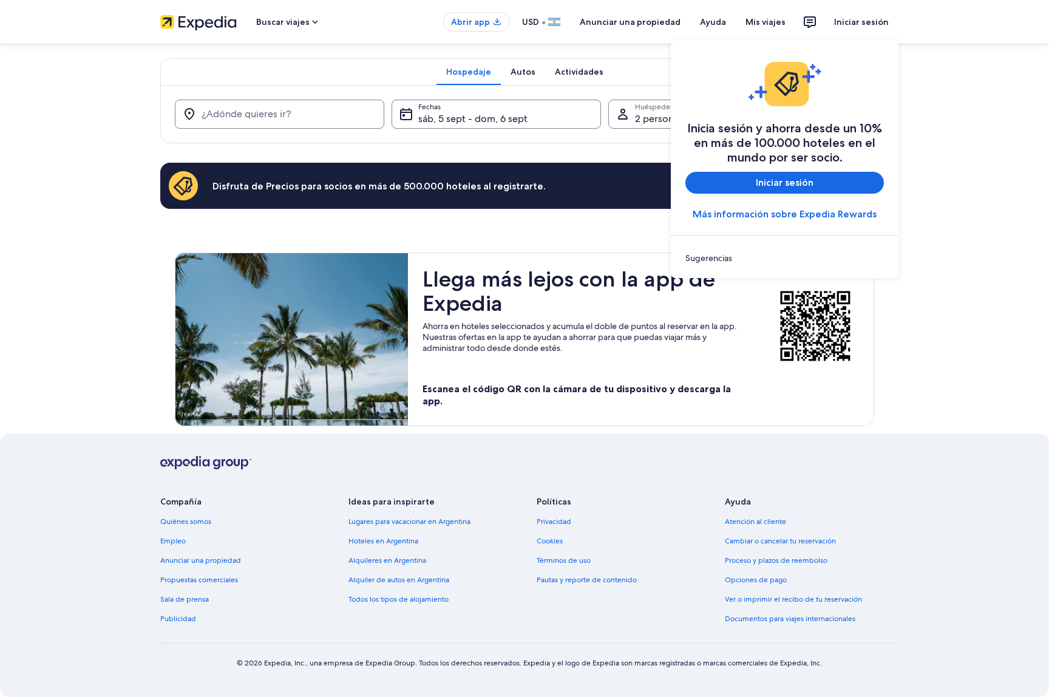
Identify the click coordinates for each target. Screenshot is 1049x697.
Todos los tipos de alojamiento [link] (398, 599)
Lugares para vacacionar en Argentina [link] (409, 521)
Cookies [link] (550, 541)
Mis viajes (765, 21)
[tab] (468, 71)
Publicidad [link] (178, 619)
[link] (784, 258)
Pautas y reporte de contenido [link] (587, 580)
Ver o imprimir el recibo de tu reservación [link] (793, 599)
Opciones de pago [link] (756, 580)
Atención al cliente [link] (755, 521)
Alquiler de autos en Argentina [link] (398, 580)
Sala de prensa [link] (184, 599)
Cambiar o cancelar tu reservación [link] (780, 541)
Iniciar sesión (861, 21)
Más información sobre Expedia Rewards (785, 214)
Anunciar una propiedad (630, 21)
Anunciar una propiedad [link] (200, 560)
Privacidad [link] (554, 521)
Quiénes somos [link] (185, 521)
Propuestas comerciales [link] (199, 580)
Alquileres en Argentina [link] (387, 560)
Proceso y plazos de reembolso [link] (776, 560)
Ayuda (713, 21)
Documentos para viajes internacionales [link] (790, 619)
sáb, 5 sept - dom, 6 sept (473, 118)
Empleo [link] (173, 541)
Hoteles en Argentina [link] (383, 541)
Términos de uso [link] (564, 560)
